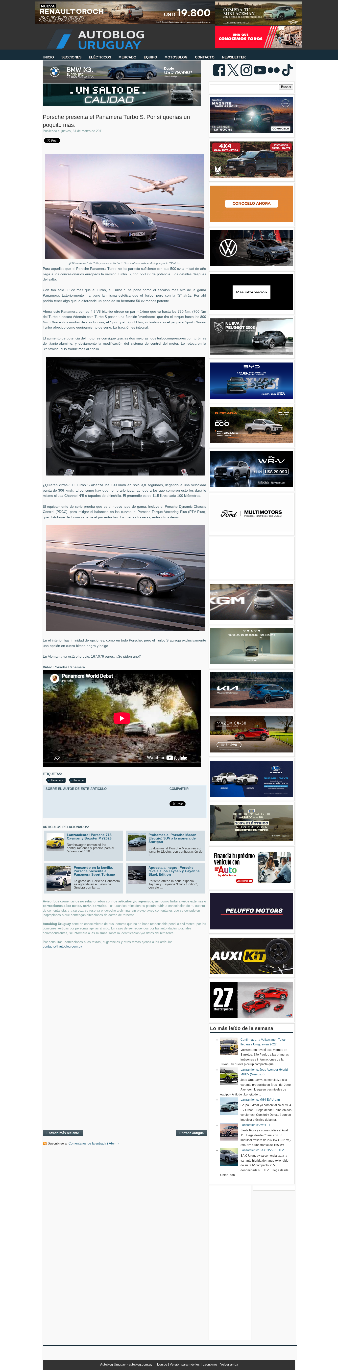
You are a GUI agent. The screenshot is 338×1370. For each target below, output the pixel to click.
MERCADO (127, 57)
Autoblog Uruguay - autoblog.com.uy (126, 1364)
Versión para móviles (185, 1364)
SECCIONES (71, 57)
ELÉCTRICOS (100, 57)
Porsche (78, 780)
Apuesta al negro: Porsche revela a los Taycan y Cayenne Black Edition (174, 871)
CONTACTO (205, 57)
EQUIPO (150, 57)
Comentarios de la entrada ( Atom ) (94, 1143)
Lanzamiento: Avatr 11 (255, 1125)
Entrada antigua (191, 1133)
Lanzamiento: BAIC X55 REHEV (262, 1150)
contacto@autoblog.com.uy (62, 946)
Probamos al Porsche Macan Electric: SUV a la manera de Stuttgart (172, 838)
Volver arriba (229, 1364)
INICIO (48, 57)
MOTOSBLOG (176, 57)
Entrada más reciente (63, 1133)
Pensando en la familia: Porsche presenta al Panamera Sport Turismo (94, 871)
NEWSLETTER (234, 57)
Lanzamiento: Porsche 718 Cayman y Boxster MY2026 (89, 836)
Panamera (57, 780)
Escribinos (210, 1364)
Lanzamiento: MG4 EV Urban (260, 1099)
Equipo (162, 1364)
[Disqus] (124, 1062)
